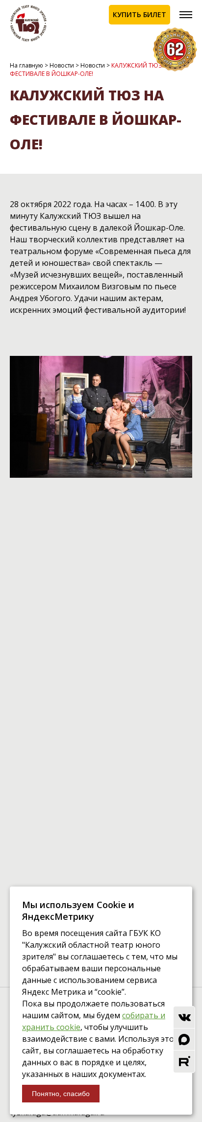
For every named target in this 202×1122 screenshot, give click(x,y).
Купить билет (139, 14)
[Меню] (185, 15)
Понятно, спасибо (61, 1094)
